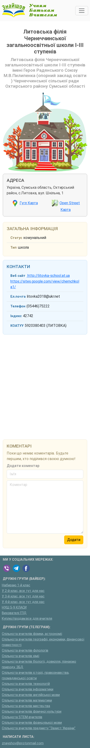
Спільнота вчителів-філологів (25, 650)
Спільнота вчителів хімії (20, 656)
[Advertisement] (45, 386)
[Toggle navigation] (81, 10)
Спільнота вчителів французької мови (32, 723)
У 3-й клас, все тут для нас (23, 596)
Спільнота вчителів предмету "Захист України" (38, 728)
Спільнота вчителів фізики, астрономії (32, 634)
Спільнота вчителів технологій (26, 684)
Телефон (17, 306)
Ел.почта (18, 297)
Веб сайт (17, 276)
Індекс (16, 316)
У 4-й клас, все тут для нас (23, 602)
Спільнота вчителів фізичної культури (31, 712)
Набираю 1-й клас (16, 585)
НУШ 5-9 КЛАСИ (14, 607)
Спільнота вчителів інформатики (27, 689)
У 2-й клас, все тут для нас (23, 591)
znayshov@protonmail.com (23, 743)
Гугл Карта (29, 203)
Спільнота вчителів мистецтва (26, 706)
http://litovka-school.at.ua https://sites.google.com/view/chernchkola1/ (44, 281)
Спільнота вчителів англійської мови (31, 695)
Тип (13, 248)
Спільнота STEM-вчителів (22, 717)
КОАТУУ (17, 326)
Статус (16, 238)
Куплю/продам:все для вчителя (27, 619)
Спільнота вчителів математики (27, 700)
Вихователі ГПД (14, 613)
